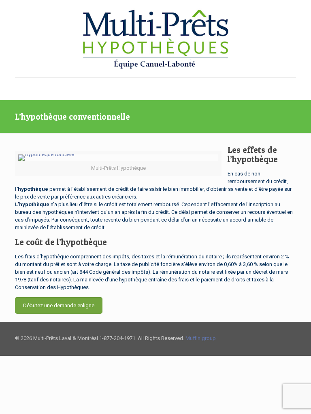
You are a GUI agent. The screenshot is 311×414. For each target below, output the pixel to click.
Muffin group (200, 338)
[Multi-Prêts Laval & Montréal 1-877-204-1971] (155, 38)
